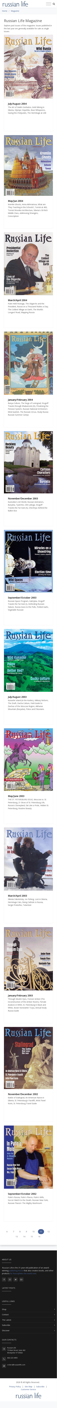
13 (17, 1236)
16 (39, 1236)
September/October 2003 (22, 597)
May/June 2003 (16, 796)
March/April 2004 (17, 300)
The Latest (6, 1320)
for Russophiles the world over (23, 1273)
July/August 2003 (17, 696)
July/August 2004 (17, 103)
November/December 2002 (23, 1094)
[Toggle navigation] (48, 4)
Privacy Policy (15, 1386)
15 (32, 1236)
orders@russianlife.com (16, 1365)
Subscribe (6, 1325)
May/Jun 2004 (15, 200)
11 (41, 1231)
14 (24, 1236)
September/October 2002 (22, 1193)
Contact (5, 1314)
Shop (4, 1309)
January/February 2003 (20, 995)
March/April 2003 (17, 895)
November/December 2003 (23, 498)
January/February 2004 (20, 399)
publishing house (16, 1270)
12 (48, 1231)
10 (33, 1231)
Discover (6, 1330)
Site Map (28, 1386)
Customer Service (28, 1389)
